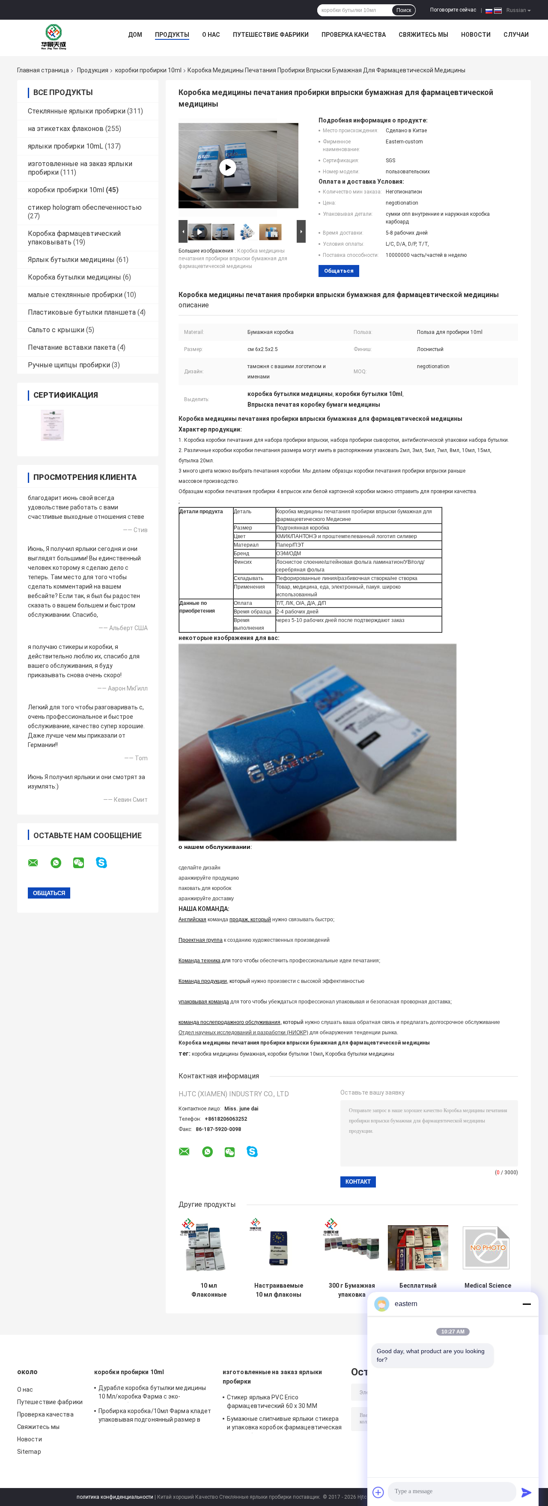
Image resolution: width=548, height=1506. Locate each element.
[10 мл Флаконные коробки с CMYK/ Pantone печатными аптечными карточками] (209, 1247)
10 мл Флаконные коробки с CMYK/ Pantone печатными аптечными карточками (209, 1290)
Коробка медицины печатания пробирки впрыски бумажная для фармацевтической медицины (233, 258)
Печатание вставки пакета (72, 347)
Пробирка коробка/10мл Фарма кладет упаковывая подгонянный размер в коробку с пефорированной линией (154, 1417)
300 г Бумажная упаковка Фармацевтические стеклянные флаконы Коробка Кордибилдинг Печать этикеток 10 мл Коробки (351, 1290)
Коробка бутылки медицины (74, 277)
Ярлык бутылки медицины (71, 260)
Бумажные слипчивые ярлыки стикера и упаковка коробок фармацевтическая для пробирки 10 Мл (284, 1424)
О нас (211, 34)
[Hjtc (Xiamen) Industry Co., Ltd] (54, 37)
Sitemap (29, 1451)
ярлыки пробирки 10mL (65, 146)
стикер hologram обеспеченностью (85, 207)
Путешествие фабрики (271, 34)
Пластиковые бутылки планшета (82, 312)
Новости (476, 34)
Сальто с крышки (56, 330)
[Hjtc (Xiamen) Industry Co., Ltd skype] (107, 862)
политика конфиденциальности (115, 1497)
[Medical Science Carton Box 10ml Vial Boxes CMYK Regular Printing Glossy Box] (488, 1247)
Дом (135, 34)
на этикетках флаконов (66, 129)
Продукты (172, 34)
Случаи (516, 34)
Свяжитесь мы (423, 34)
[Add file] (378, 1492)
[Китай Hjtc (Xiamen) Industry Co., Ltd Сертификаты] (52, 425)
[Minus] (526, 1304)
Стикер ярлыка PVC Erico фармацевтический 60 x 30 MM (272, 1401)
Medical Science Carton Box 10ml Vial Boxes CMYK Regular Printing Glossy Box (488, 1290)
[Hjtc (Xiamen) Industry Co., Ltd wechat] (84, 863)
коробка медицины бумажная (228, 1054)
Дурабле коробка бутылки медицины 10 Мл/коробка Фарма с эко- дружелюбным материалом (152, 1393)
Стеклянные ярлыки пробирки (76, 111)
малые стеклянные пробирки (75, 295)
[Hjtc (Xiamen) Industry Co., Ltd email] (38, 863)
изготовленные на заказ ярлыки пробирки (272, 1377)
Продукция (92, 70)
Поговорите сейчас (453, 10)
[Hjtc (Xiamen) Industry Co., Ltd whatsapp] (61, 863)
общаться (339, 271)
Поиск (403, 10)
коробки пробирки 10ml (148, 70)
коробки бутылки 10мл (295, 1054)
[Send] (526, 1492)
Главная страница (43, 70)
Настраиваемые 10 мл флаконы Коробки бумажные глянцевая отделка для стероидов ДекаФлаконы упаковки (278, 1290)
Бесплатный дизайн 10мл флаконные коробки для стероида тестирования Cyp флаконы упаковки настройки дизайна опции (418, 1290)
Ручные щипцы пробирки (69, 365)
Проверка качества (354, 34)
